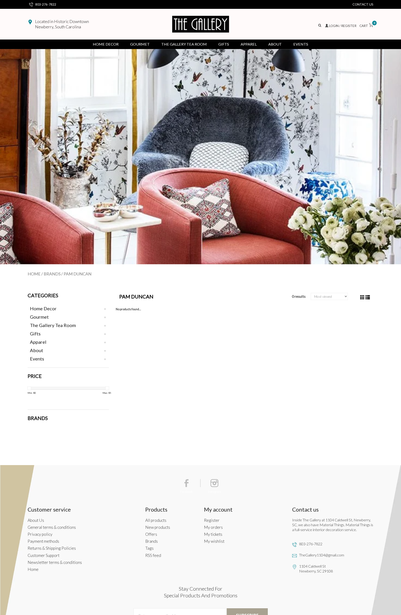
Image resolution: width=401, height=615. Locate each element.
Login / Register (342, 26)
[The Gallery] (200, 24)
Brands (52, 273)
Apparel (249, 44)
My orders (213, 527)
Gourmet (140, 44)
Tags (149, 548)
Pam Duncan (77, 273)
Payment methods (43, 541)
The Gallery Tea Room (184, 44)
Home (34, 273)
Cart (366, 26)
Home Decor (106, 44)
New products (157, 527)
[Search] (320, 26)
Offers (151, 534)
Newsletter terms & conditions (55, 562)
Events (300, 44)
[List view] (367, 297)
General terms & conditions (52, 527)
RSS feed (153, 555)
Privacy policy (40, 534)
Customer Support (43, 555)
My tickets (213, 534)
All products (155, 520)
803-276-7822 (45, 4)
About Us (36, 520)
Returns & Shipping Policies (52, 548)
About (275, 44)
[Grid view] (362, 297)
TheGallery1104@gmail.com (321, 555)
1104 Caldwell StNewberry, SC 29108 (316, 568)
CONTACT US (362, 4)
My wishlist (214, 541)
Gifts (223, 44)
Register (212, 520)
